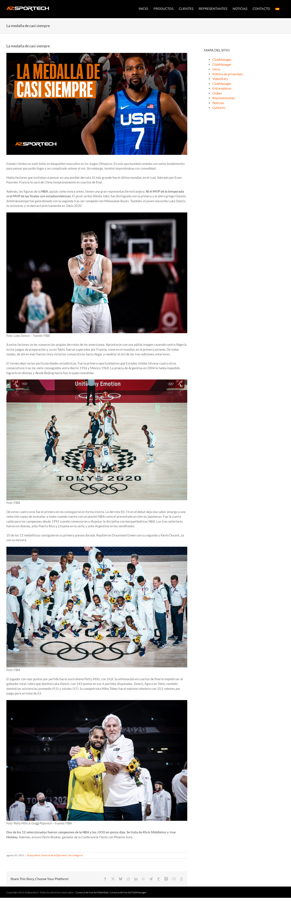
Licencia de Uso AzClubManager (128, 892)
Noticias (218, 103)
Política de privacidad (227, 74)
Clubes (217, 93)
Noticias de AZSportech (54, 855)
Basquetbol (33, 855)
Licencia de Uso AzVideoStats (92, 892)
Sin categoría (75, 855)
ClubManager (222, 59)
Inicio (216, 69)
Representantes (223, 98)
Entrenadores (222, 88)
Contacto (218, 107)
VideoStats (220, 79)
